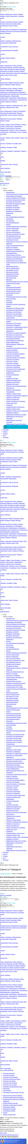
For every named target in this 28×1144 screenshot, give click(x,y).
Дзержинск (9, 41)
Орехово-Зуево (10, 107)
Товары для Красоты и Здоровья (15, 401)
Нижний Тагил (15, 94)
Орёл (25, 105)
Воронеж (8, 33)
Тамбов (8, 138)
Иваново (2, 58)
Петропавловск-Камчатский (8, 113)
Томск (22, 138)
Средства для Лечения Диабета (15, 354)
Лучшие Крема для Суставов (14, 261)
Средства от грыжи (11, 361)
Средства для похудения (10, 1077)
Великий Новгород (5, 29)
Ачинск (2, 18)
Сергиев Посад (10, 128)
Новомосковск (15, 96)
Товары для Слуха (11, 403)
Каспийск (15, 67)
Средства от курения (12, 363)
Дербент (2, 41)
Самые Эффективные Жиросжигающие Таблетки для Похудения (15, 344)
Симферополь (4, 130)
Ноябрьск (14, 102)
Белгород (2, 24)
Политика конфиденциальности (9, 1135)
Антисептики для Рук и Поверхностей (17, 194)
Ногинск (2, 102)
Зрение (8, 224)
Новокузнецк (23, 94)
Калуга (15, 65)
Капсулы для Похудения (13, 232)
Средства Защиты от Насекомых (15, 357)
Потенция (9, 300)
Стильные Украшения (12, 375)
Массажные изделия (12, 272)
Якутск (2, 172)
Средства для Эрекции (13, 356)
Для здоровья (10, 221)
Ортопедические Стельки (13, 291)
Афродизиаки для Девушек (14, 196)
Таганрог (2, 138)
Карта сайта (3, 1133)
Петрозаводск (22, 111)
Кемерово (21, 67)
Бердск (8, 24)
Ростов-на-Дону (11, 119)
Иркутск (13, 58)
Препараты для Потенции (13, 312)
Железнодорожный (5, 50)
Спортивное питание (12, 352)
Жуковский (15, 50)
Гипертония (9, 219)
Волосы (8, 215)
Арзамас (20, 14)
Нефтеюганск (4, 92)
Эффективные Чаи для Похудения (16, 424)
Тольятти (17, 138)
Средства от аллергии (12, 359)
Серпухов (18, 128)
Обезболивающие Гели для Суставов (17, 281)
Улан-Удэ (2, 143)
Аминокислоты (10, 192)
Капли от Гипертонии (12, 230)
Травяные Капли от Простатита (15, 407)
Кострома (3, 73)
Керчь (1, 69)
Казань (2, 65)
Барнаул (15, 22)
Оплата (5, 432)
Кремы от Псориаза (12, 247)
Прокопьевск (3, 115)
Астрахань (21, 16)
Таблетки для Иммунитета (13, 380)
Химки (15, 147)
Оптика (8, 285)
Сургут (19, 132)
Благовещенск (4, 26)
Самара (8, 124)
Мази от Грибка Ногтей (12, 268)
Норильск (8, 102)
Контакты (5, 437)
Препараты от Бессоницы (13, 323)
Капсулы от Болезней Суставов (15, 234)
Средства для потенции (10, 1083)
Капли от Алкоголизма (12, 228)
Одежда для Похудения (13, 283)
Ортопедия (9, 295)
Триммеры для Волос (12, 413)
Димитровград (16, 41)
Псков (10, 115)
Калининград (8, 65)
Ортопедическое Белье (13, 293)
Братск (11, 26)
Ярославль (7, 172)
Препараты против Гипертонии (15, 337)
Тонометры (9, 405)
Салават (2, 124)
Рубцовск (19, 119)
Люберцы (7, 79)
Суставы (8, 376)
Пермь (15, 111)
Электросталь (4, 164)
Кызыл (15, 75)
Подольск (19, 113)
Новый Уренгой (22, 100)
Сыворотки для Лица (12, 378)
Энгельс (15, 164)
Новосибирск (12, 98)
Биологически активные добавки (15, 204)
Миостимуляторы (11, 278)
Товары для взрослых (12, 399)
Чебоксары (3, 151)
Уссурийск (15, 143)
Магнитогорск (4, 83)
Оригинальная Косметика (13, 287)
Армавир (2, 16)
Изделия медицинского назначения (16, 226)
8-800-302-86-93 (4, 183)
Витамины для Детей (12, 205)
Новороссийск (4, 98)
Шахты (2, 157)
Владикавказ (23, 29)
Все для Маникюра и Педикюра (15, 217)
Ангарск (15, 14)
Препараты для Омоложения (14, 310)
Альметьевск (8, 14)
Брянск (16, 26)
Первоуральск (8, 111)
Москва (2, 84)
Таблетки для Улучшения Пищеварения (13, 391)
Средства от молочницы (13, 365)
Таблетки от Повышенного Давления (17, 395)
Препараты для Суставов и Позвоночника (14, 317)
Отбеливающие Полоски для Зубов (16, 297)
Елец (10, 46)
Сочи (16, 130)
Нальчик (20, 88)
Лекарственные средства (13, 255)
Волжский (23, 31)
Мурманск (8, 84)
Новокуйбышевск (5, 96)
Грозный (2, 37)
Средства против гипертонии (11, 1079)
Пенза (2, 111)
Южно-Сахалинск (5, 168)
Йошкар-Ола (3, 62)
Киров (5, 69)
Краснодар (17, 73)
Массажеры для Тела (12, 270)
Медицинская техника (12, 274)
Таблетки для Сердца (12, 384)
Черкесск (23, 151)
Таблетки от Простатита (13, 397)
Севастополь (9, 126)
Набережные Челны (6, 88)
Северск (2, 128)
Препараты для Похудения (14, 314)
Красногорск (9, 73)
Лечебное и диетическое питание (15, 257)
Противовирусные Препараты (15, 340)
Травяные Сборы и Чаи (13, 409)
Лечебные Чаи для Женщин (14, 259)
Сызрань (24, 132)
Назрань (14, 88)
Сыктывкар (3, 134)
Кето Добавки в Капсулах (13, 236)
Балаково (3, 22)
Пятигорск (21, 115)
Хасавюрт (10, 147)
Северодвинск (18, 126)
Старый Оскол (4, 132)
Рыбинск (2, 121)
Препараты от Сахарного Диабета (16, 333)
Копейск (16, 71)
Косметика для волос (12, 240)
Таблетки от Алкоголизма (13, 394)
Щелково (2, 160)
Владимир (3, 31)
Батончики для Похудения (13, 202)
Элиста (11, 164)
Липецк (2, 79)
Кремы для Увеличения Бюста (15, 245)
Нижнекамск (21, 92)
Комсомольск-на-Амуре (7, 71)
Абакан (2, 14)
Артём (7, 16)
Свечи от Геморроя (11, 350)
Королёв (21, 71)
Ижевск (8, 58)
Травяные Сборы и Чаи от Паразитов (17, 411)
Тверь (12, 138)
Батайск (20, 22)
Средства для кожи (8, 1075)
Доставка (5, 430)
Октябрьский (15, 105)
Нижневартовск (13, 92)
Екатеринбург (4, 46)
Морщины (9, 280)
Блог (4, 435)
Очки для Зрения (11, 299)
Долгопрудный (4, 43)
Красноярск (24, 73)
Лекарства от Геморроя (13, 249)
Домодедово (12, 43)
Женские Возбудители (12, 223)
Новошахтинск (13, 100)
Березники (14, 24)
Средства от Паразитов (13, 367)
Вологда (2, 33)
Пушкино (14, 115)
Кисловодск (11, 69)
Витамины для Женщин (13, 207)
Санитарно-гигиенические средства (16, 348)
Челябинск (10, 151)
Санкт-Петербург (16, 124)
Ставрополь (22, 130)
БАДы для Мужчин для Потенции (15, 198)
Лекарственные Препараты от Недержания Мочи (15, 252)
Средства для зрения (9, 1081)
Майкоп (10, 83)
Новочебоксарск (22, 98)
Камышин (9, 67)
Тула (26, 138)
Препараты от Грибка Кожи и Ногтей (16, 327)
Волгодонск (16, 31)
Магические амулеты (12, 266)
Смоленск (12, 130)
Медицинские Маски (12, 276)
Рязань (8, 121)
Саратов (2, 126)
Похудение (9, 302)
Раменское (3, 119)
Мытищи (18, 84)
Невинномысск (10, 90)
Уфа (20, 143)
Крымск (2, 75)
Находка (2, 90)
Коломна (22, 69)
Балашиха (9, 22)
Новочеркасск (4, 100)
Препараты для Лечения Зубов (15, 308)
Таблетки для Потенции (13, 382)
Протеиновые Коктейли (13, 338)
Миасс (22, 83)
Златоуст (2, 54)
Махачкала (16, 83)
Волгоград (10, 31)
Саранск (23, 124)
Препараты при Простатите (14, 335)
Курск (11, 75)
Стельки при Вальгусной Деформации (13, 372)
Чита (1, 153)
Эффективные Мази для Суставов (16, 414)
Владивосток (15, 29)
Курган (7, 75)
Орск (17, 107)
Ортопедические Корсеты (13, 289)
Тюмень (2, 140)
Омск (21, 105)
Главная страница (5, 873)
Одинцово (8, 105)
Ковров (17, 69)
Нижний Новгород (5, 94)
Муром (13, 84)
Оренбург (3, 107)
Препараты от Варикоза (13, 325)
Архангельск (13, 16)
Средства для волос (9, 1073)
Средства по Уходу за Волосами (15, 369)
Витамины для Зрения (12, 209)
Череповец (17, 151)
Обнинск (2, 105)
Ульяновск (9, 143)
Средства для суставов (10, 1085)
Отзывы (5, 433)
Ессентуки (15, 46)
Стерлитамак (12, 132)
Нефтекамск (18, 90)
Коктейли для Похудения (13, 238)
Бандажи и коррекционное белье (15, 200)
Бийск (19, 24)
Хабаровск (3, 147)
